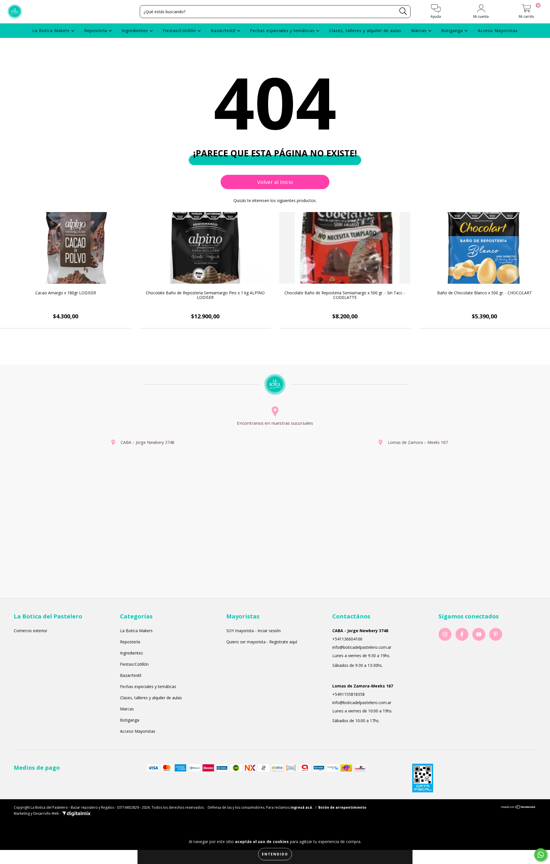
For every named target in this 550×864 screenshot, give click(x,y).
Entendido (275, 854)
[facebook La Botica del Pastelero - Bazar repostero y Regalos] (461, 634)
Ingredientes (136, 30)
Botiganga (452, 30)
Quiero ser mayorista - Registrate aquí (261, 641)
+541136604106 (347, 639)
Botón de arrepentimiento (342, 807)
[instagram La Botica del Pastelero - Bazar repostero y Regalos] (445, 634)
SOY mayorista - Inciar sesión (253, 630)
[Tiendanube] (518, 807)
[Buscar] (403, 11)
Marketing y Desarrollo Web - (38, 813)
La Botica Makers (51, 30)
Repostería (96, 30)
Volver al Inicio (275, 182)
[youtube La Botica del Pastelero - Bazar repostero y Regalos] (478, 634)
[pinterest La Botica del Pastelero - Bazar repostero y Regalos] (495, 634)
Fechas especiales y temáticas (283, 30)
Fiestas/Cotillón (180, 30)
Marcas (419, 30)
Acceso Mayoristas (498, 30)
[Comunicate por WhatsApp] (540, 854)
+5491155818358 (348, 694)
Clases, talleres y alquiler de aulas (365, 30)
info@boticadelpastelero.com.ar (361, 647)
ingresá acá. (301, 807)
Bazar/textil (224, 30)
